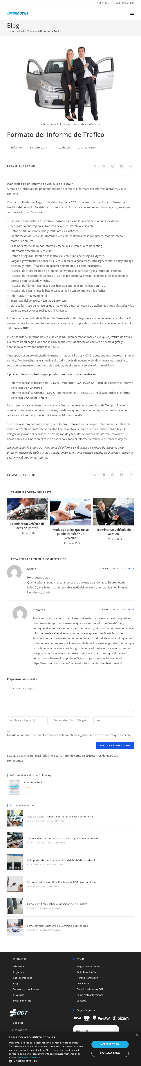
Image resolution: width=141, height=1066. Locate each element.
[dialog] (70, 1049)
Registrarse (19, 972)
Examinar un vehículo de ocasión (113, 532)
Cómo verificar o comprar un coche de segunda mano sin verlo (63, 838)
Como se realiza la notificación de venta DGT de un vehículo (61, 882)
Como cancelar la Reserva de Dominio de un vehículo (57, 925)
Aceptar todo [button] (110, 1044)
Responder (128, 568)
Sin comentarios (55, 820)
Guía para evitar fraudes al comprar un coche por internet (60, 816)
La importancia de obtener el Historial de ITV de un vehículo (61, 860)
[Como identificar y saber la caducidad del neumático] (15, 906)
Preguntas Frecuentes (88, 966)
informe (16, 147)
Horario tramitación (87, 977)
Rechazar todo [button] (110, 1053)
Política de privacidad (28, 1057)
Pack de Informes (22, 977)
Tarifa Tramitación (86, 972)
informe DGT (20, 1030)
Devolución (83, 983)
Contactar (82, 1000)
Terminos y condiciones (26, 989)
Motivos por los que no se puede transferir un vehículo (71, 534)
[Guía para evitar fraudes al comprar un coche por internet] (15, 818)
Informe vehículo (103, 365)
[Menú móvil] (131, 13)
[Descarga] (101, 1018)
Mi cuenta (18, 966)
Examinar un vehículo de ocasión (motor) (27, 526)
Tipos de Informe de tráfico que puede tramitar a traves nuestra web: (53, 374)
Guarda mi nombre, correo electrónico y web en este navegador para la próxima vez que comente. (69, 735)
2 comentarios (87, 147)
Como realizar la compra (90, 995)
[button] (48, 1061)
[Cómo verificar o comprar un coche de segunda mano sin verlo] (15, 840)
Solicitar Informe (22, 1000)
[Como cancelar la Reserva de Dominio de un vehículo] (15, 927)
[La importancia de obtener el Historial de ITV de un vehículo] (15, 862)
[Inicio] (8, 31)
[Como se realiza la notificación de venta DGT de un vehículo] (15, 884)
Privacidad (18, 995)
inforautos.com (31, 424)
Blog (15, 983)
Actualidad (63, 147)
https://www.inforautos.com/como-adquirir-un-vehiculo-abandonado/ (77, 663)
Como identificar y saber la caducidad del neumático (57, 904)
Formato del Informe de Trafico (44, 31)
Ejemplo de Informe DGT (90, 989)
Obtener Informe (69, 424)
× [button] (136, 1035)
